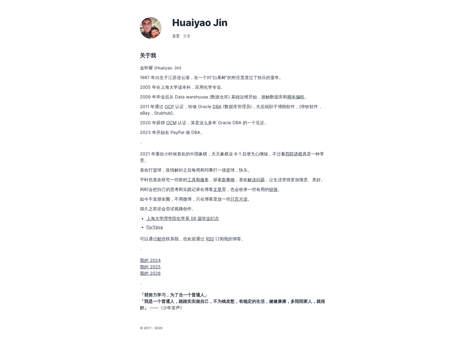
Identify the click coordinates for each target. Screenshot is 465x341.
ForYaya (154, 227)
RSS (210, 238)
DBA (217, 106)
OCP (169, 106)
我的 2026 (150, 273)
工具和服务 (198, 179)
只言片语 (239, 199)
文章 (187, 36)
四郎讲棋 (293, 154)
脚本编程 (295, 97)
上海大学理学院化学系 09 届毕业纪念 (182, 218)
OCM (171, 122)
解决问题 (256, 179)
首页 (176, 36)
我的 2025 (150, 266)
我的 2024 (150, 260)
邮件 (161, 238)
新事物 (228, 179)
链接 (273, 189)
